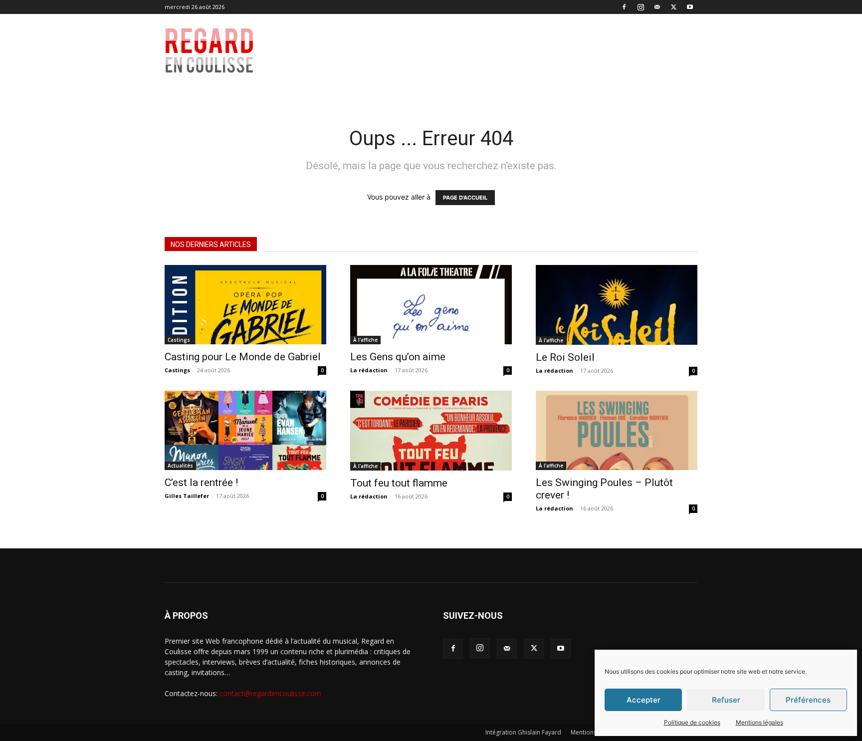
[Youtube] (689, 7)
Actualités (180, 465)
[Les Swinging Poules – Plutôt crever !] (616, 430)
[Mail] (656, 7)
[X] (673, 7)
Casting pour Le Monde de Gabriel (243, 357)
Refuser (726, 700)
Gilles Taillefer (187, 495)
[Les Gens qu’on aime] (431, 304)
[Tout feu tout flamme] (431, 431)
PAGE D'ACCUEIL (465, 197)
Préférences (808, 700)
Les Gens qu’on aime (397, 357)
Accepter (643, 700)
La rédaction (369, 370)
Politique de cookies (692, 722)
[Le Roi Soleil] (616, 305)
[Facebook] (624, 7)
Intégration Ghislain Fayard (523, 732)
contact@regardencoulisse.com (270, 693)
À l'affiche (365, 339)
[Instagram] (640, 7)
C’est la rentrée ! (201, 483)
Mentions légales (759, 722)
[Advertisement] (501, 50)
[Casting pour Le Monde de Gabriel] (245, 304)
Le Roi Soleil (565, 357)
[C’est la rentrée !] (245, 430)
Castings (179, 339)
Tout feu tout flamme (398, 483)
